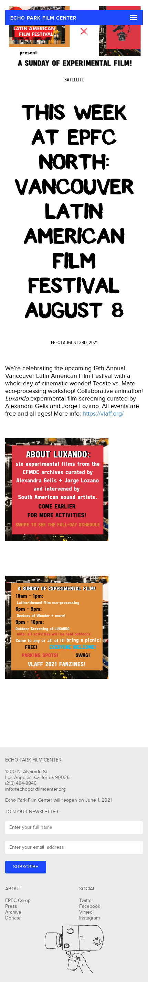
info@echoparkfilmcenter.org (35, 789)
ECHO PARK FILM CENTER (43, 18)
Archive (13, 912)
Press (11, 906)
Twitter (86, 900)
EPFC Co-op (18, 900)
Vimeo (86, 912)
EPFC (55, 343)
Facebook (89, 906)
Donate (13, 918)
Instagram (89, 918)
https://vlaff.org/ (103, 413)
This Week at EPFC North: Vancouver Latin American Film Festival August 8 (74, 211)
